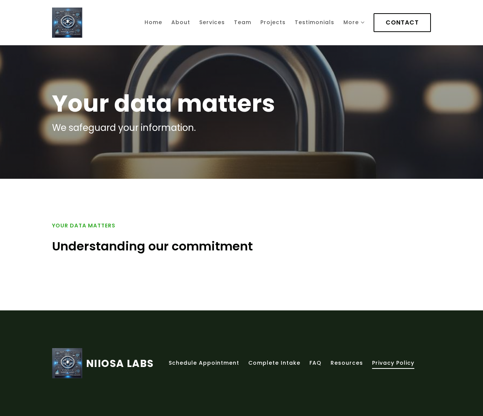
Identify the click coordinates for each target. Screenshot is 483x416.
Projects (273, 22)
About (180, 22)
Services (212, 22)
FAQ (315, 363)
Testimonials (314, 22)
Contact (402, 22)
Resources (347, 363)
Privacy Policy (393, 363)
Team (242, 22)
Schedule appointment (204, 363)
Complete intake (274, 363)
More (351, 22)
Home (153, 22)
